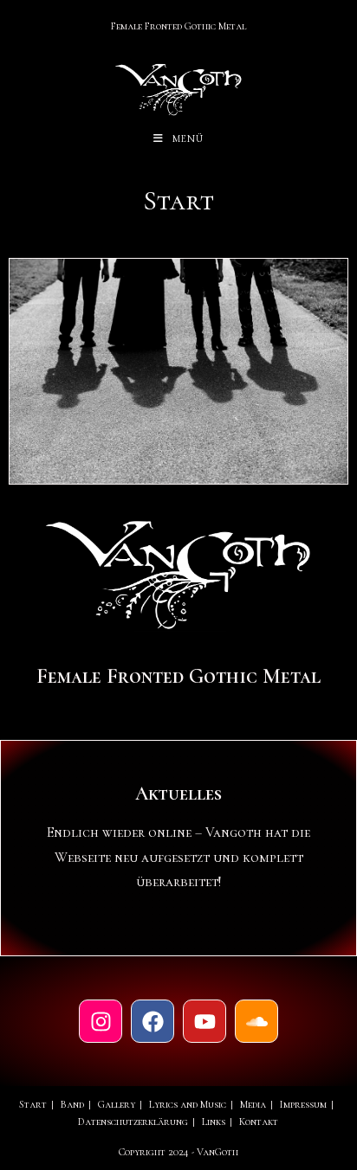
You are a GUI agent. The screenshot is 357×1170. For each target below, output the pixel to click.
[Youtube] (204, 1021)
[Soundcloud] (256, 1021)
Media (253, 1104)
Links (213, 1121)
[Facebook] (152, 1021)
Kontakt (258, 1121)
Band (72, 1104)
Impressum (303, 1104)
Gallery (116, 1104)
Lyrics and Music (187, 1104)
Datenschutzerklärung (133, 1121)
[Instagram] (100, 1021)
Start (33, 1104)
